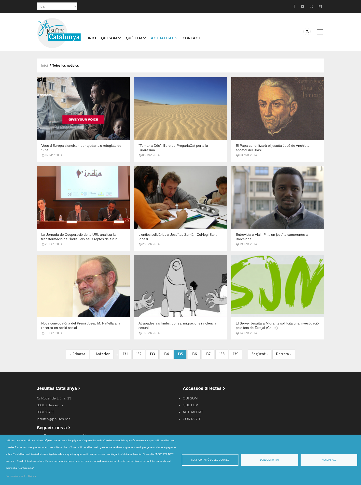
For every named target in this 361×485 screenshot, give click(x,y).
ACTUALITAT (163, 38)
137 (209, 354)
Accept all (329, 460)
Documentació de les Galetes (21, 476)
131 (127, 354)
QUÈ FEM (134, 38)
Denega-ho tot (269, 460)
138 (223, 354)
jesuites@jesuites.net (53, 419)
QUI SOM (109, 38)
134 (167, 354)
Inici (92, 38)
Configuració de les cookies (210, 460)
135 (182, 355)
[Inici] (59, 32)
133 (154, 354)
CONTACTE (192, 38)
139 (237, 354)
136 (195, 354)
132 (140, 354)
